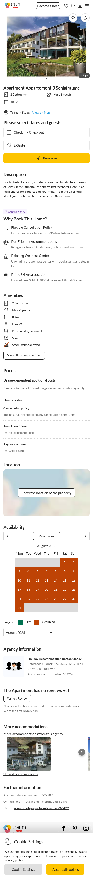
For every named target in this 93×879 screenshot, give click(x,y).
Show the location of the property (46, 493)
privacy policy (13, 860)
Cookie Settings (23, 869)
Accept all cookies (65, 869)
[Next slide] (81, 752)
